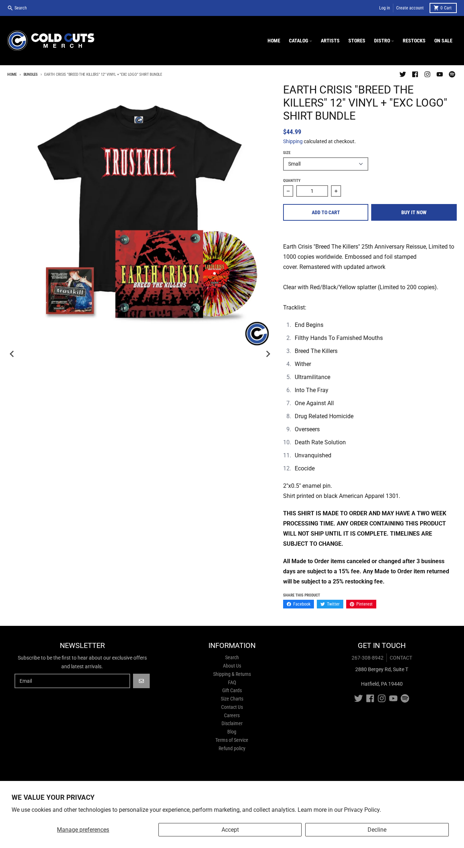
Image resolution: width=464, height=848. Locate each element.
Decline (377, 829)
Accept (230, 829)
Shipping (293, 141)
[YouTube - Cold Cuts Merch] (439, 74)
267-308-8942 (368, 658)
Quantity (292, 180)
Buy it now (414, 212)
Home (12, 74)
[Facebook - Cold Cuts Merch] (415, 74)
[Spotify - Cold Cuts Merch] (452, 74)
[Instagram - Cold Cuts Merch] (427, 74)
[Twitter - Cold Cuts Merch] (402, 74)
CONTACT (401, 658)
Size (286, 152)
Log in (384, 8)
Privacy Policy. (362, 809)
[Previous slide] (12, 354)
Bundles (31, 74)
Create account (410, 8)
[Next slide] (268, 354)
